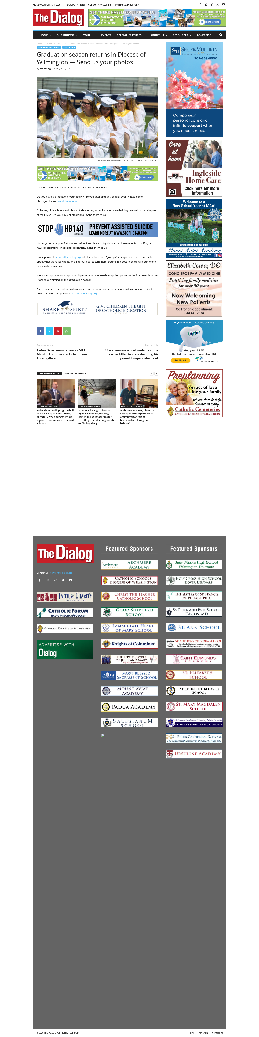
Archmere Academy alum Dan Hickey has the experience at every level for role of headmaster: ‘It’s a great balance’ (137, 417)
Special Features (129, 35)
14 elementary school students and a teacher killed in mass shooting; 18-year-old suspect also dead (131, 354)
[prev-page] (152, 374)
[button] (221, 35)
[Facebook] (200, 4)
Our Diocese (65, 35)
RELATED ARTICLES (49, 373)
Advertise (204, 35)
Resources (180, 35)
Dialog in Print (76, 4)
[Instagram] (206, 4)
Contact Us (217, 1032)
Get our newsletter (99, 4)
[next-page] (156, 374)
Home (44, 35)
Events (106, 35)
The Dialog (45, 68)
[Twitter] (217, 4)
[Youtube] (223, 4)
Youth (88, 35)
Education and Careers (56, 43)
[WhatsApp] (67, 331)
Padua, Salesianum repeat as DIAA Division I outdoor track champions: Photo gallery (62, 354)
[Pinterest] (58, 331)
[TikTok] (212, 4)
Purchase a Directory (126, 4)
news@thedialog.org (68, 257)
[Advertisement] (194, 476)
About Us (157, 35)
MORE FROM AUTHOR (75, 373)
